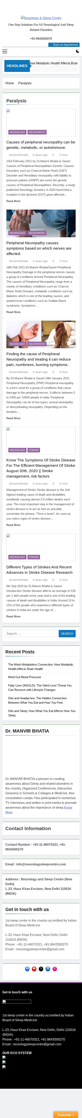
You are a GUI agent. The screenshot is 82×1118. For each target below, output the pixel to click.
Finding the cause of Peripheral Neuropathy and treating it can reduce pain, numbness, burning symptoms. (38, 359)
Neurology (17, 132)
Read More (13, 201)
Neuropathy (37, 132)
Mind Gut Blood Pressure (24, 677)
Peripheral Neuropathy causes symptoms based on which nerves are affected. (38, 248)
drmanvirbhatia (18, 154)
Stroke (34, 450)
